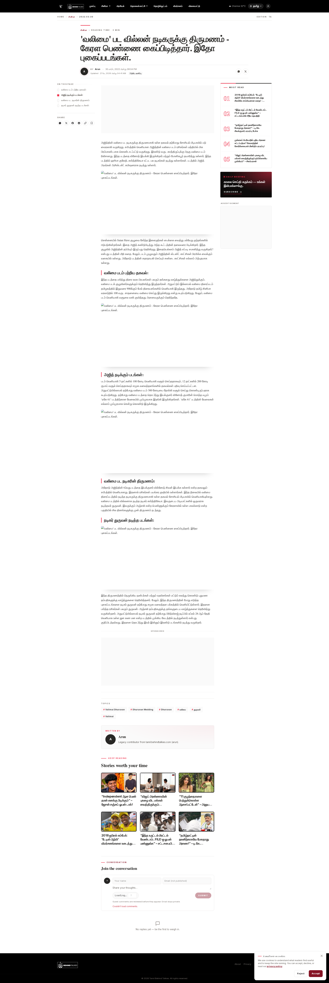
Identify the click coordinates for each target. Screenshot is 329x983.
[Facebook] (72, 123)
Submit (203, 895)
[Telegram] (79, 123)
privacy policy (274, 966)
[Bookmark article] (91, 123)
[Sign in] (268, 6)
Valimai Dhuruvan (114, 709)
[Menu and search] (60, 6)
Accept (316, 973)
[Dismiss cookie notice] (321, 956)
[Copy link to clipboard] (85, 123)
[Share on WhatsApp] (239, 71)
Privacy (247, 964)
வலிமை (182, 709)
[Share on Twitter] (245, 71)
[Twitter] (66, 123)
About (238, 964)
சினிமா (72, 17)
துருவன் (196, 709)
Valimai (108, 716)
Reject (300, 973)
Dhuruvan (165, 709)
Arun (97, 69)
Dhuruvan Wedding (142, 709)
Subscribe (231, 192)
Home (60, 17)
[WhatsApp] (60, 123)
